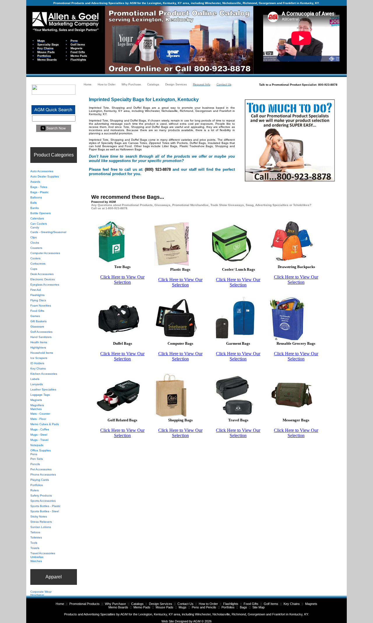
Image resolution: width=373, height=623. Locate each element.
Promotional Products (84, 604)
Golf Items (271, 604)
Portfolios (228, 607)
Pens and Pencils (204, 607)
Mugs (182, 607)
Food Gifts (251, 604)
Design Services (160, 604)
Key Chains (292, 604)
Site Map (258, 607)
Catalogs (137, 604)
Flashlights (230, 604)
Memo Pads (141, 607)
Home (60, 604)
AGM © (198, 621)
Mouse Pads (164, 607)
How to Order (208, 604)
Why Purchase (115, 604)
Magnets (311, 604)
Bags (243, 607)
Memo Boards (118, 607)
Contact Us (185, 604)
